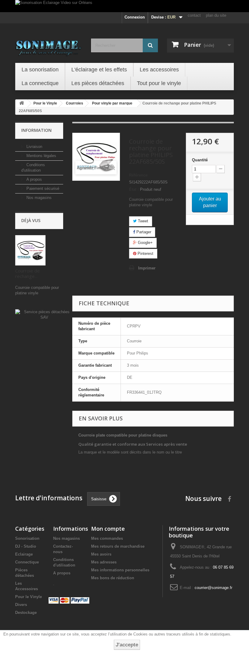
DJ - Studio (25, 546)
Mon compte (108, 528)
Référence (138, 175)
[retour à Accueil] (21, 103)
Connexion (134, 17)
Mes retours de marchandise (118, 546)
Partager (143, 232)
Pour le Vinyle (28, 596)
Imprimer (146, 268)
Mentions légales (40, 155)
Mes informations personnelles (120, 570)
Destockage (26, 612)
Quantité (200, 160)
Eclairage (24, 554)
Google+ (145, 242)
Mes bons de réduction (112, 578)
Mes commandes (107, 538)
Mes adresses (104, 562)
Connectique (27, 562)
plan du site (216, 15)
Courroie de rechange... (27, 273)
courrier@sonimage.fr (213, 587)
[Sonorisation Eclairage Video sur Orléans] (124, 6)
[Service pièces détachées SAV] (44, 314)
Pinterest (144, 253)
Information (36, 130)
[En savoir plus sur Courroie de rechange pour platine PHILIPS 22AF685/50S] (30, 250)
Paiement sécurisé (42, 188)
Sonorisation (27, 538)
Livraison (33, 146)
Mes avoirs (101, 554)
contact (194, 15)
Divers (21, 604)
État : (134, 189)
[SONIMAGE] (48, 46)
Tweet (142, 221)
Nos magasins (38, 197)
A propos (33, 179)
